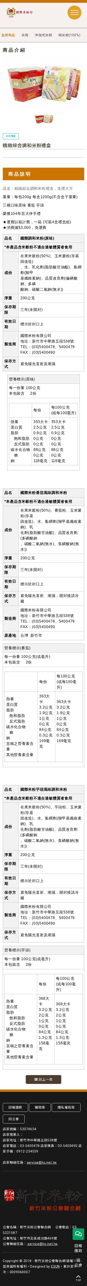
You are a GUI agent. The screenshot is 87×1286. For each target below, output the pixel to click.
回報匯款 (15, 1107)
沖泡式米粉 (43, 35)
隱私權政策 (66, 1107)
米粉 (25, 35)
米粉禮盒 (11, 136)
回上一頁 (45, 1079)
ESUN (55, 1266)
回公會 (14, 1119)
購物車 (40, 1107)
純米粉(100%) (69, 35)
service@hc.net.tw (42, 1162)
